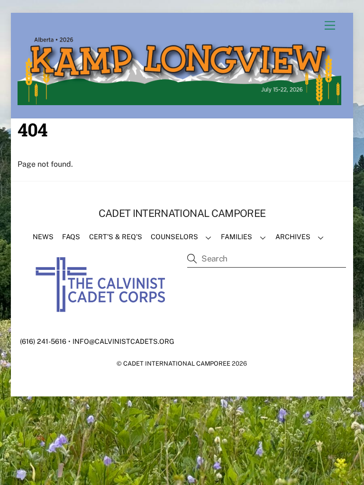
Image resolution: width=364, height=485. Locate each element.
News (43, 237)
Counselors (174, 237)
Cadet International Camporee (176, 363)
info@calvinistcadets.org (123, 341)
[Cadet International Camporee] (179, 100)
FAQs (71, 237)
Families (236, 237)
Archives (292, 237)
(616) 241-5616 (43, 341)
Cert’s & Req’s (115, 237)
